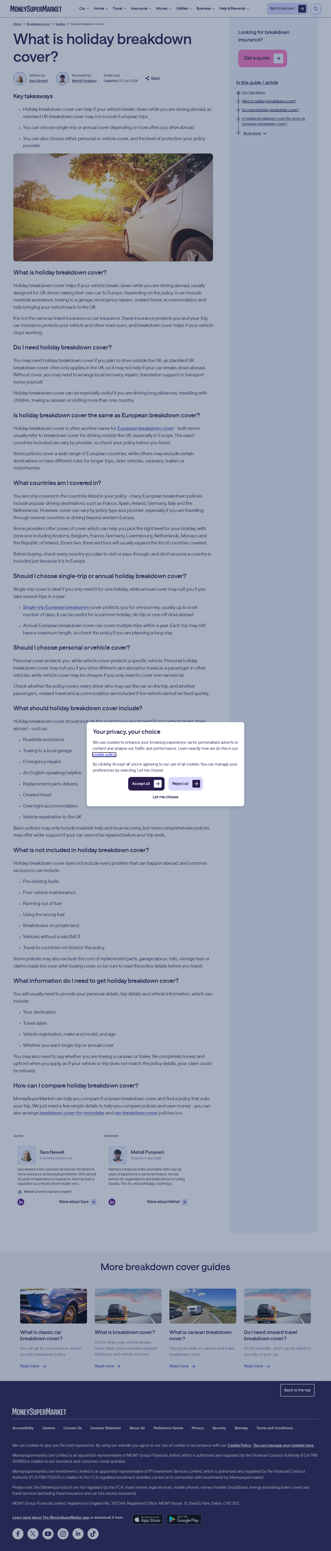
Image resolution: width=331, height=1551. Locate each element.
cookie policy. (104, 755)
